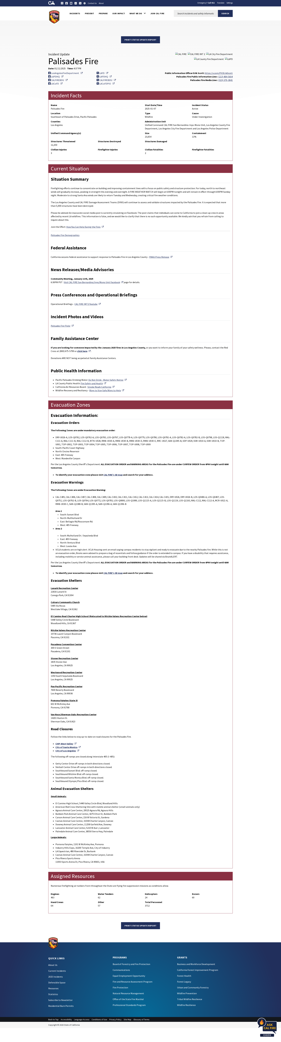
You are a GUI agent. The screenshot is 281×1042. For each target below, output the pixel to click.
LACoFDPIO (107, 83)
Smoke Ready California (101, 386)
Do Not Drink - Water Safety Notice (107, 379)
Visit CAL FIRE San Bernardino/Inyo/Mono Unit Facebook (93, 282)
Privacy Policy (115, 1019)
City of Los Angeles (67, 750)
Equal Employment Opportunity (129, 975)
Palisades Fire (62, 325)
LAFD (103, 73)
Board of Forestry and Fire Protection (131, 964)
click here (84, 351)
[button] (137, 13)
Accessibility (66, 1019)
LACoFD (56, 83)
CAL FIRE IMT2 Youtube (87, 304)
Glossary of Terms (141, 1019)
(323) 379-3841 (225, 80)
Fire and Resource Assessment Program (132, 981)
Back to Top (53, 1019)
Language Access (81, 1019)
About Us (52, 965)
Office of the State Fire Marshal (128, 999)
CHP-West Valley (65, 743)
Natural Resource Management (128, 993)
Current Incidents (57, 970)
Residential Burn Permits (61, 1005)
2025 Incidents (55, 976)
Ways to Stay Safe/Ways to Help (106, 390)
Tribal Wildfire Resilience (189, 999)
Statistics (53, 994)
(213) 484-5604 (225, 76)
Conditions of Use (99, 1019)
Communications (121, 969)
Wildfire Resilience (186, 1005)
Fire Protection (120, 987)
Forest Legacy (184, 981)
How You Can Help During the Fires (85, 226)
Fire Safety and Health (93, 383)
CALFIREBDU (59, 80)
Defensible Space (56, 982)
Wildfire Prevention (187, 993)
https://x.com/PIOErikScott (219, 73)
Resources (53, 988)
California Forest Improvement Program (197, 969)
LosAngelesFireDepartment (67, 73)
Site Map (127, 1019)
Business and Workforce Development (196, 964)
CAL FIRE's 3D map (113, 474)
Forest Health (184, 975)
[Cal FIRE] (54, 16)
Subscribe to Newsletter (60, 1000)
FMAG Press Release (160, 256)
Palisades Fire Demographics (65, 235)
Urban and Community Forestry (193, 987)
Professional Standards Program (129, 1005)
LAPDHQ (57, 76)
